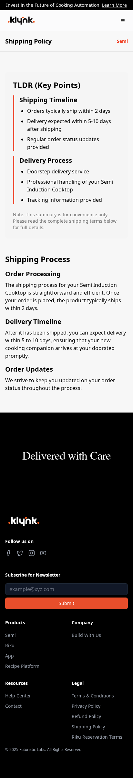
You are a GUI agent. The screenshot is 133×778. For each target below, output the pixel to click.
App (9, 656)
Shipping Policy (88, 727)
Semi (122, 41)
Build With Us (86, 635)
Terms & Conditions (93, 696)
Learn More (114, 5)
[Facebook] (8, 553)
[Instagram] (31, 553)
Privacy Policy (86, 706)
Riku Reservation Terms (97, 737)
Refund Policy (86, 716)
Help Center (18, 696)
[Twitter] (20, 553)
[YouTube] (43, 553)
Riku (10, 645)
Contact (13, 706)
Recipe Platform (22, 666)
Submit (66, 603)
